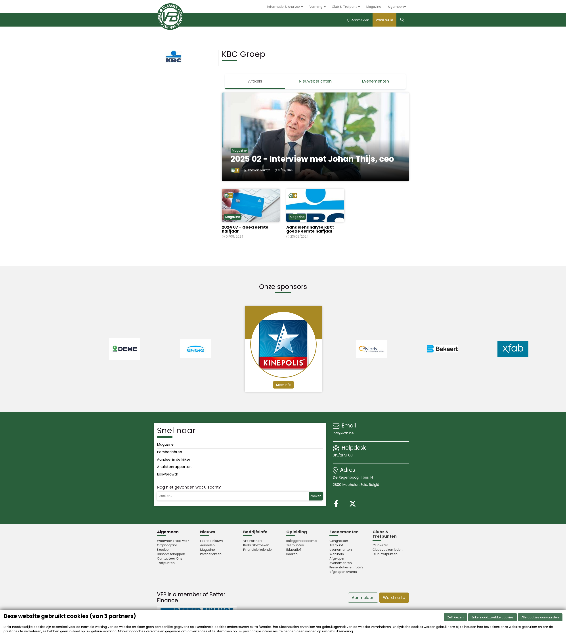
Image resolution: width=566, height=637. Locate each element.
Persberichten (169, 451)
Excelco (163, 549)
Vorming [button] (316, 6)
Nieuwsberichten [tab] (315, 81)
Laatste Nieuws (211, 541)
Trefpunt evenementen (340, 547)
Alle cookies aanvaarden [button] (540, 617)
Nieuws (207, 532)
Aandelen (207, 545)
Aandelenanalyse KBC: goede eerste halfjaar (310, 229)
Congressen (338, 541)
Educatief (293, 549)
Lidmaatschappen (171, 554)
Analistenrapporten (174, 466)
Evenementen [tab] (375, 81)
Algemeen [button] (396, 6)
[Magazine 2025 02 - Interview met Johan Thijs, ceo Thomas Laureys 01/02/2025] (315, 136)
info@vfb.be (343, 433)
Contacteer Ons (169, 558)
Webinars (336, 554)
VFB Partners (252, 541)
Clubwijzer (380, 545)
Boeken (292, 554)
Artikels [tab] (255, 81)
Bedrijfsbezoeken (256, 545)
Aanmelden (363, 597)
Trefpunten (166, 563)
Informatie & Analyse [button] (284, 6)
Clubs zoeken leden (388, 549)
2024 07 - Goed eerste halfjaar (245, 229)
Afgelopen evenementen (340, 560)
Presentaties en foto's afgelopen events (346, 569)
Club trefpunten (385, 554)
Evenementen (344, 532)
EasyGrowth (167, 474)
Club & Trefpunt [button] (345, 6)
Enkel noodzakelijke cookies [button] (492, 617)
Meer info (283, 385)
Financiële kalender (258, 549)
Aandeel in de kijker (173, 459)
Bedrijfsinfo (255, 532)
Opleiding (296, 532)
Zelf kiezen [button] (455, 617)
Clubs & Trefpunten (385, 534)
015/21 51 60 (343, 455)
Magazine (373, 6)
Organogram (167, 545)
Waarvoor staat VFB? (173, 541)
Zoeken (315, 496)
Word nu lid (384, 20)
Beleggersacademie (301, 541)
